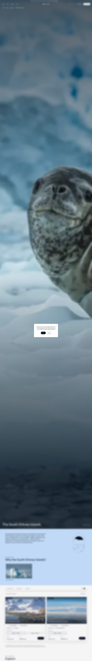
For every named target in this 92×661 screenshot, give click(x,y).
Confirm (43, 332)
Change (49, 332)
